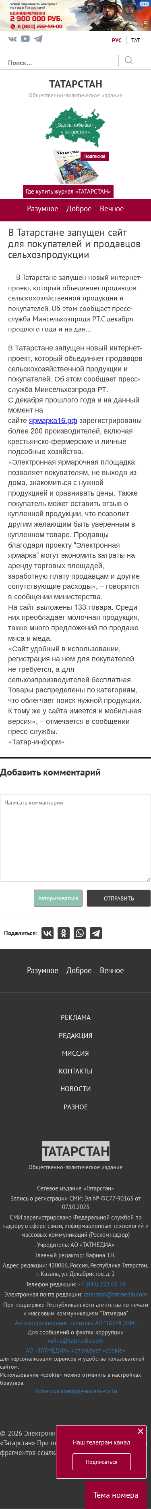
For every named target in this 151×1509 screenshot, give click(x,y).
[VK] (12, 40)
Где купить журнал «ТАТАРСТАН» (68, 191)
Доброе (79, 208)
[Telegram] (38, 40)
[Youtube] (25, 40)
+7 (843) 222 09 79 (102, 1284)
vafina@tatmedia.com (75, 1340)
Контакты (75, 1071)
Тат (135, 40)
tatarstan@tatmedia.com (115, 1294)
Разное (76, 1107)
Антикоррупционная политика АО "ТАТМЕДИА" (76, 1323)
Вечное (112, 208)
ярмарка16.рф (53, 420)
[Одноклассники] (66, 933)
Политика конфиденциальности (75, 1391)
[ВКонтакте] (49, 933)
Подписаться (102, 1461)
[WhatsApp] (82, 933)
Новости (75, 1088)
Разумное (42, 208)
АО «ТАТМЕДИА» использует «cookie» (75, 1350)
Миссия (75, 1053)
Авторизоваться (58, 898)
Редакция (76, 1035)
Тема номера (116, 1495)
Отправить (119, 898)
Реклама (76, 1017)
